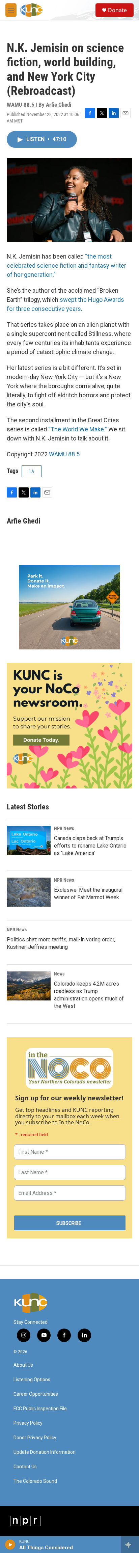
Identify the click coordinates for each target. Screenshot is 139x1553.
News (59, 973)
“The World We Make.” (77, 429)
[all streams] (130, 1544)
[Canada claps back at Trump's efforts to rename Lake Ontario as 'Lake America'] (29, 840)
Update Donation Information (44, 1452)
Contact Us (25, 1466)
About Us (23, 1365)
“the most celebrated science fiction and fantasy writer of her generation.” (66, 265)
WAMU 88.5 (64, 454)
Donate (117, 10)
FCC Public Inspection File (40, 1408)
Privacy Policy (28, 1423)
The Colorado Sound (35, 1481)
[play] (10, 1544)
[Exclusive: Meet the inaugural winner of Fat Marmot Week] (29, 892)
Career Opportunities (35, 1394)
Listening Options (31, 1379)
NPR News (64, 828)
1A (31, 471)
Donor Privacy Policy (34, 1437)
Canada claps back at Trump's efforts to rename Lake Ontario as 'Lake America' (90, 845)
